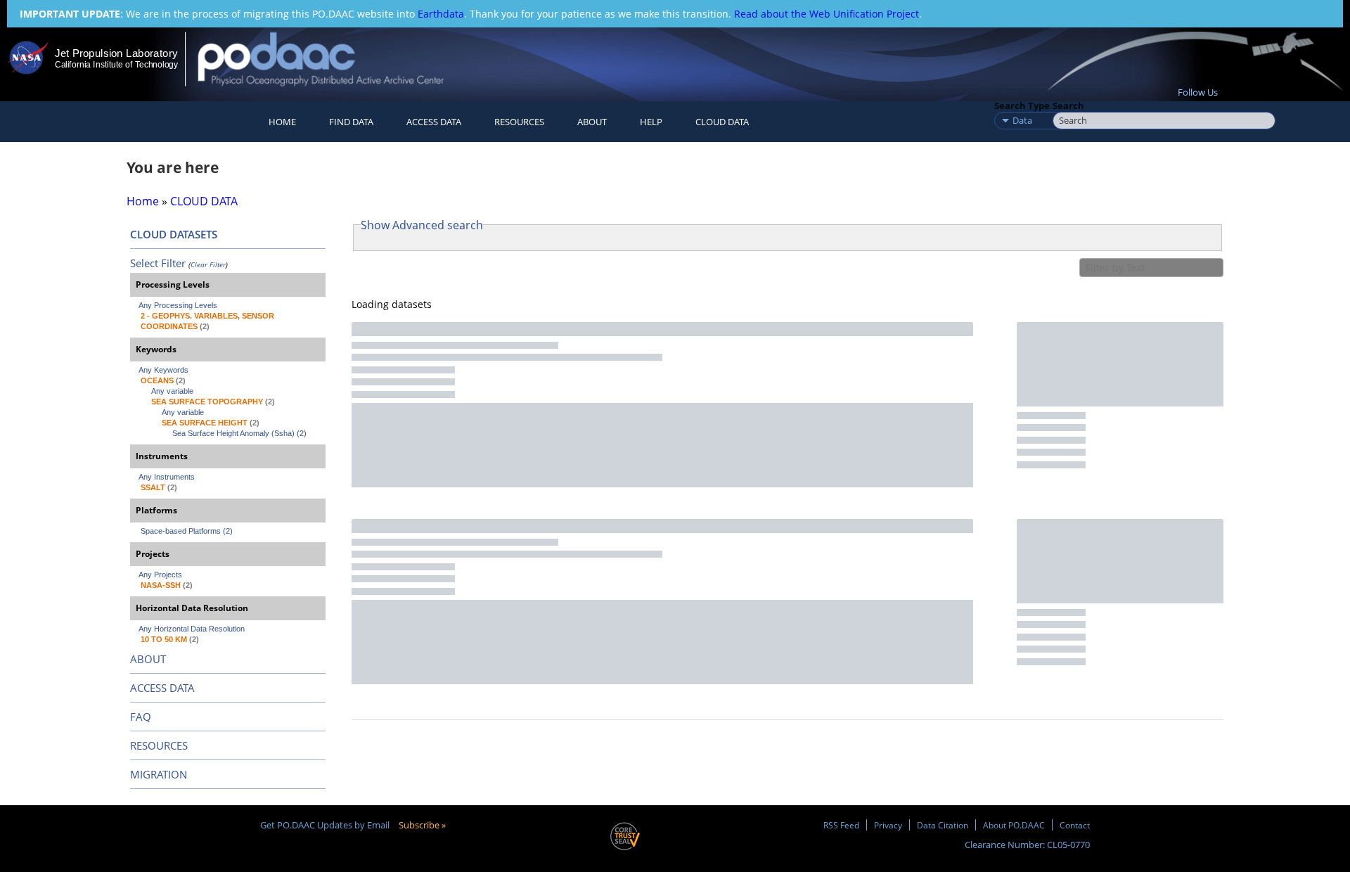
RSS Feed (841, 825)
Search (1068, 105)
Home (282, 121)
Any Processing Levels (178, 305)
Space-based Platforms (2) (187, 531)
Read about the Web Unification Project (826, 13)
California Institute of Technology (116, 65)
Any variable (172, 391)
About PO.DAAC (1014, 825)
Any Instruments (167, 477)
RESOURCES (519, 121)
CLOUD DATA (722, 121)
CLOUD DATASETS (173, 234)
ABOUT (148, 659)
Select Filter (158, 263)
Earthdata (441, 13)
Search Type (1022, 105)
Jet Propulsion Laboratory (116, 53)
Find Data (351, 121)
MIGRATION (158, 774)
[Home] (333, 59)
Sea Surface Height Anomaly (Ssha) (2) (239, 433)
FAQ (140, 717)
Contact (1075, 825)
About (592, 121)
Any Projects (160, 574)
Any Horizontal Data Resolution (192, 628)
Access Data (433, 121)
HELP (651, 121)
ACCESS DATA (162, 688)
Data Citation (942, 825)
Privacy (888, 825)
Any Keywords (163, 370)
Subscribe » (422, 825)
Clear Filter (208, 264)
